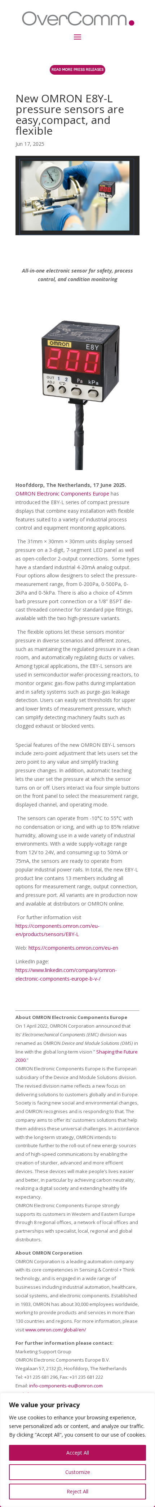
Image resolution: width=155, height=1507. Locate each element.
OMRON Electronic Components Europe (62, 493)
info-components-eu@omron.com (66, 1385)
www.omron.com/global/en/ (55, 1329)
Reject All (77, 1491)
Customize (77, 1472)
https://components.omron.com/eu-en (73, 947)
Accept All (77, 1452)
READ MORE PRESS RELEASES (77, 70)
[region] (77, 1450)
